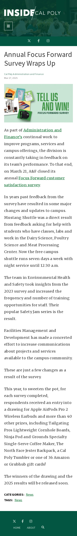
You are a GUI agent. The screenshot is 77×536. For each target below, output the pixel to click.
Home (17, 527)
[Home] (32, 19)
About (31, 527)
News (30, 494)
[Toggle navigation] (8, 26)
